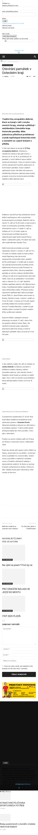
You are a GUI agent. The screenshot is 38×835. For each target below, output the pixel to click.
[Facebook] (4, 81)
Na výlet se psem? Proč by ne (17, 565)
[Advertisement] (18, 490)
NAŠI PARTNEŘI (8, 741)
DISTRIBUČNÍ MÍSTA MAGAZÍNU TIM (16, 744)
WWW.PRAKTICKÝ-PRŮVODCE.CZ (14, 731)
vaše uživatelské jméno (10, 11)
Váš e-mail (5, 34)
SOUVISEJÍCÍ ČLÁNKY (12, 538)
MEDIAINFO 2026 (9, 717)
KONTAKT (6, 704)
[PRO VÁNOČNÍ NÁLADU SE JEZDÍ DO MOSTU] (19, 577)
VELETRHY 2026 (8, 714)
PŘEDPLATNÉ (8, 708)
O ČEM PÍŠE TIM (9, 711)
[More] (14, 81)
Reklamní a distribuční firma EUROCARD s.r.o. (18, 737)
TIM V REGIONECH (7, 559)
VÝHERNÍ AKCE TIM (10, 724)
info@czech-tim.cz (22, 784)
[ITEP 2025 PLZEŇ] (19, 604)
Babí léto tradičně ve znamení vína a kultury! (10, 527)
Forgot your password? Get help (13, 23)
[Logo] (0, 61)
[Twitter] (9, 81)
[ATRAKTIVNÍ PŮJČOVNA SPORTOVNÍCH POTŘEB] (19, 796)
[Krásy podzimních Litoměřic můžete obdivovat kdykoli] (19, 817)
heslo (4, 18)
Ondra (6, 76)
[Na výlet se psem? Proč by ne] (19, 553)
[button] (3, 57)
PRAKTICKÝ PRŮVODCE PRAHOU (14, 753)
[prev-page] (3, 621)
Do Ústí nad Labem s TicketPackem (29, 527)
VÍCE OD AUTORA (10, 541)
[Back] (3, 1)
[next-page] (4, 621)
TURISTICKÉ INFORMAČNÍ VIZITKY (15, 734)
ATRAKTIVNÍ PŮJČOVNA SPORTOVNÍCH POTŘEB (12, 804)
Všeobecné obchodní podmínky (14, 720)
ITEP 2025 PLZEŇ (11, 616)
